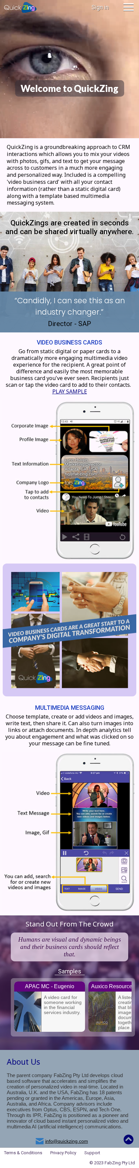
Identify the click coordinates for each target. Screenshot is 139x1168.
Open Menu (128, 7)
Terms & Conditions (23, 1152)
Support (92, 1152)
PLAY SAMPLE (69, 391)
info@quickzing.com (66, 1141)
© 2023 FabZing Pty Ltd (112, 1162)
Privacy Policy (63, 1152)
